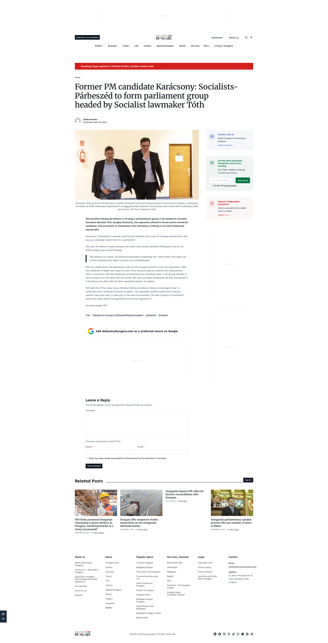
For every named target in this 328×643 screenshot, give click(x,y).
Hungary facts (143, 594)
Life (136, 46)
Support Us (234, 37)
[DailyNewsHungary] (164, 37)
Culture (147, 46)
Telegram (171, 571)
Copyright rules (205, 562)
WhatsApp (172, 567)
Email (141, 446)
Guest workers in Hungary (144, 584)
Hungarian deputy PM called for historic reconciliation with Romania (185, 494)
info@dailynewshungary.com (243, 566)
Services (195, 46)
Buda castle (142, 617)
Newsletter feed (174, 562)
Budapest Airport (144, 567)
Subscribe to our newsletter (87, 37)
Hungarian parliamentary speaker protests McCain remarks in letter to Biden (231, 523)
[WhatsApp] (238, 634)
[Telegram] (242, 634)
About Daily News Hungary (83, 563)
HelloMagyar (217, 37)
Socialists (163, 315)
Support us (223, 215)
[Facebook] (219, 634)
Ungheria (110, 603)
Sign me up (243, 180)
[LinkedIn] (215, 634)
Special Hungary (165, 46)
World (182, 46)
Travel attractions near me (147, 577)
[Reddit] (247, 634)
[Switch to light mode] (251, 37)
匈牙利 (109, 607)
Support (79, 595)
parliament (151, 315)
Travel (125, 46)
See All (248, 480)
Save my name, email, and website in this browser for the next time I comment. (128, 458)
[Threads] (252, 634)
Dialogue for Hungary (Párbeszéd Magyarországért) (118, 315)
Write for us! (80, 590)
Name (89, 446)
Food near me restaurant (148, 571)
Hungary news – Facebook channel (176, 593)
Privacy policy (204, 567)
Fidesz (116, 288)
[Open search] (246, 37)
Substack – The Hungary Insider (178, 586)
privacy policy (230, 185)
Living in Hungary (223, 46)
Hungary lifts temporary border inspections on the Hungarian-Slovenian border (139, 523)
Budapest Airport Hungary (144, 600)
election (90, 239)
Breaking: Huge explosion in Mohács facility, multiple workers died (117, 66)
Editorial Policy (205, 571)
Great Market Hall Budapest (145, 607)
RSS (169, 580)
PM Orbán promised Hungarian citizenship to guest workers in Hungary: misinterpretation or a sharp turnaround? (94, 524)
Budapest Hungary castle (148, 613)
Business (112, 46)
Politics (98, 46)
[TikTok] (233, 634)
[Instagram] (224, 634)
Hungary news (112, 562)
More (206, 46)
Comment (91, 410)
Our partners (81, 586)
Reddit (170, 576)
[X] (229, 634)
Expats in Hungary (145, 590)
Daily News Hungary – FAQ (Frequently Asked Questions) (86, 579)
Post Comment (94, 466)
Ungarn (109, 598)
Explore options (225, 145)
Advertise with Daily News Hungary (207, 577)
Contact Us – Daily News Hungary (87, 570)
